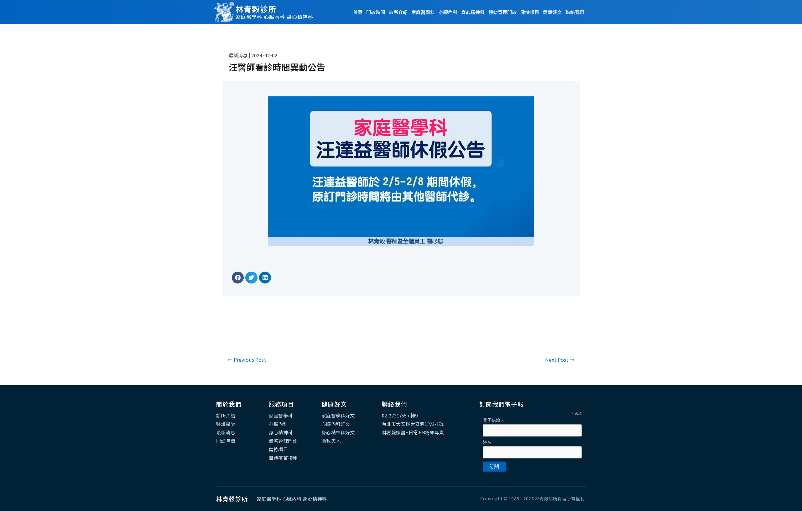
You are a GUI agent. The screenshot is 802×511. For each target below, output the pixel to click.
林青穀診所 (256, 8)
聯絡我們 (574, 12)
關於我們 (229, 404)
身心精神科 (473, 12)
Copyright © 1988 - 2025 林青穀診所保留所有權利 (532, 498)
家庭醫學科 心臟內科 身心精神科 (274, 16)
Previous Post (246, 359)
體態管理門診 (502, 12)
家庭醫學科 (423, 12)
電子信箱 (493, 420)
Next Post (560, 359)
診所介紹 (398, 12)
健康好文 (552, 12)
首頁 (357, 12)
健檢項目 (529, 12)
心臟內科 (448, 12)
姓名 (487, 442)
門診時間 (375, 12)
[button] (238, 278)
